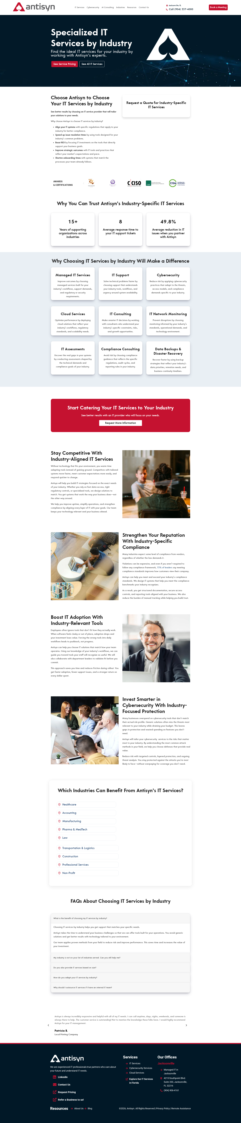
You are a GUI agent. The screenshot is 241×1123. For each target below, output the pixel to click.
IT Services (79, 7)
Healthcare (69, 804)
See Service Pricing (64, 64)
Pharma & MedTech (74, 829)
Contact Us (144, 7)
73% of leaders (164, 567)
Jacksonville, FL (174, 5)
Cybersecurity (93, 7)
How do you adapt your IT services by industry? (75, 977)
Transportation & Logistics (78, 848)
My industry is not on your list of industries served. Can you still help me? (86, 957)
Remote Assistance (181, 1108)
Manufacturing (71, 821)
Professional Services (75, 865)
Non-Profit (68, 873)
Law (65, 838)
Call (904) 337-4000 (180, 9)
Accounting (69, 813)
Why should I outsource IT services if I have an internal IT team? (82, 987)
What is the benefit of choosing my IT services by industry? (80, 918)
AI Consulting (108, 7)
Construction (70, 856)
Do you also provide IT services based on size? (74, 967)
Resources (131, 7)
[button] (83, 183)
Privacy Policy (163, 1108)
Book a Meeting (218, 7)
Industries (120, 7)
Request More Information (120, 423)
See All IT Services (92, 64)
